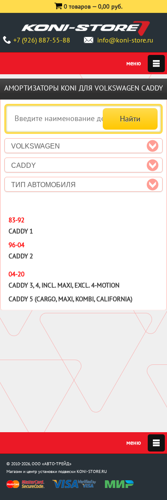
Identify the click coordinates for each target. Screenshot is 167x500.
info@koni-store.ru (125, 40)
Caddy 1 (21, 231)
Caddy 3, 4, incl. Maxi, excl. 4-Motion (64, 285)
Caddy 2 (21, 256)
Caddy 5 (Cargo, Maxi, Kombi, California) (70, 299)
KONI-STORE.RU (92, 471)
